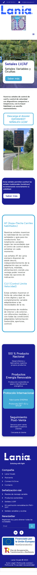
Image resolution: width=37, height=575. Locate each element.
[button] (33, 34)
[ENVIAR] (32, 526)
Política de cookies (24, 563)
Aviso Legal (10, 563)
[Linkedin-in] (16, 533)
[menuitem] (19, 569)
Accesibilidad (29, 565)
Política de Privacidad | (14, 565)
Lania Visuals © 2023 (19, 560)
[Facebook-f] (21, 533)
